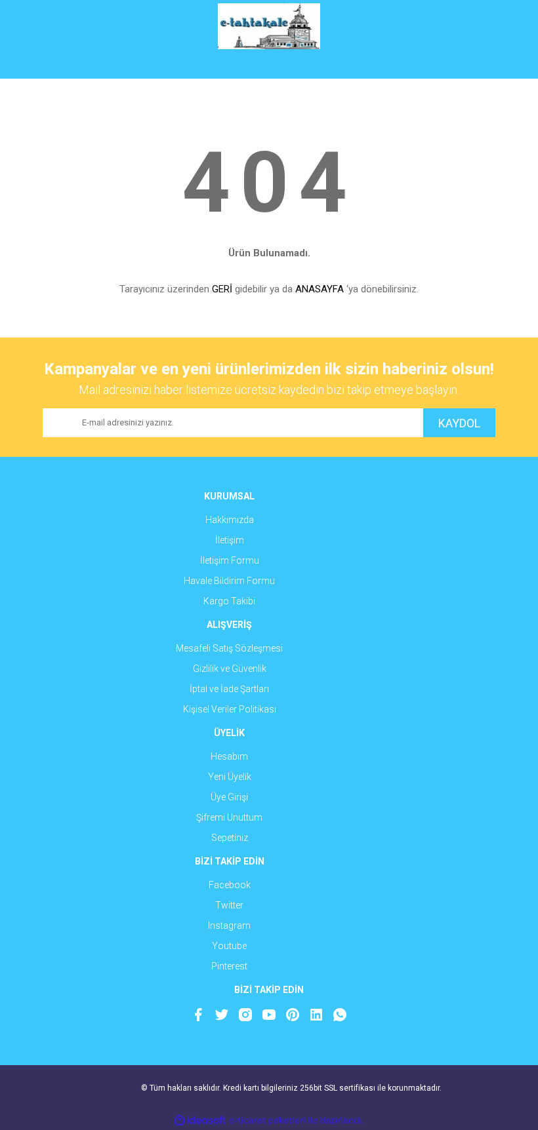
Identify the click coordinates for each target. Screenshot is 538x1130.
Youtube (229, 946)
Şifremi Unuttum (229, 817)
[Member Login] (269, 65)
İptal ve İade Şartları (229, 689)
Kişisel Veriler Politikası (229, 709)
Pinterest (229, 966)
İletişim (229, 540)
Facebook (230, 885)
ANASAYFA (319, 289)
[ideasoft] (200, 1120)
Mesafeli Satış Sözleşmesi (229, 648)
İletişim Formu (229, 560)
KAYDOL (459, 423)
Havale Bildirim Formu (229, 580)
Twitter (229, 905)
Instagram (229, 925)
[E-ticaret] (267, 1121)
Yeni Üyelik (229, 776)
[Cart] (475, 65)
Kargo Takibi (229, 601)
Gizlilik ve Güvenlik (229, 668)
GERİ (222, 289)
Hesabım (229, 756)
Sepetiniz (229, 837)
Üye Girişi (229, 797)
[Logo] (269, 26)
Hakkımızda (229, 520)
